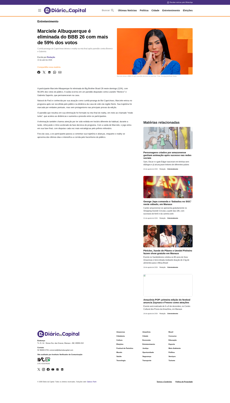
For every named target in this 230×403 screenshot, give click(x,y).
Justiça (145, 348)
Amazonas (120, 332)
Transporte (146, 360)
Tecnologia (121, 360)
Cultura (119, 340)
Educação (173, 340)
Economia (146, 340)
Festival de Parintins (124, 348)
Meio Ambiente (175, 348)
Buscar (106, 10)
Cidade (155, 10)
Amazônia (146, 332)
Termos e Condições (164, 382)
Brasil (171, 332)
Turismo (172, 360)
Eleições (188, 10)
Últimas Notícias (127, 10)
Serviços (172, 356)
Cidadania (120, 336)
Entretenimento (171, 10)
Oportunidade (148, 352)
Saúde (119, 356)
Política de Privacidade (184, 382)
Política (144, 10)
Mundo (119, 352)
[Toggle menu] (39, 10)
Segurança (146, 356)
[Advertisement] (87, 157)
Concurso (173, 336)
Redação (51, 57)
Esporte (172, 344)
